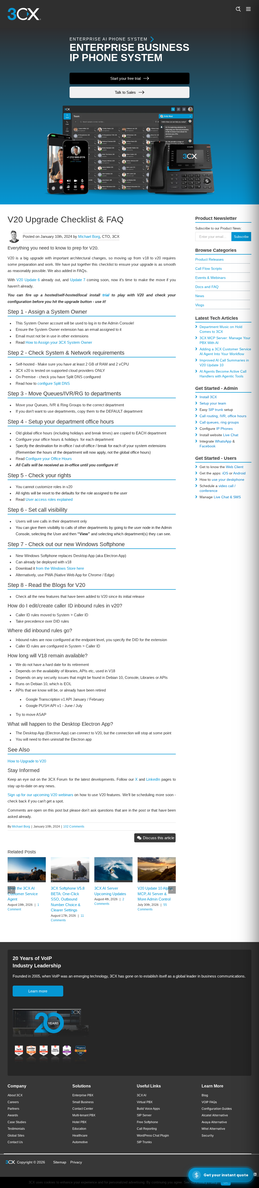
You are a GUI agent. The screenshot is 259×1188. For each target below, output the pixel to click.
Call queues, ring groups (219, 422)
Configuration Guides (217, 1108)
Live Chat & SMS (227, 497)
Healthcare (80, 1135)
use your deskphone (228, 479)
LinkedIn (153, 779)
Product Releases (209, 259)
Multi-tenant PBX (83, 1115)
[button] (11, 890)
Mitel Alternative (213, 1128)
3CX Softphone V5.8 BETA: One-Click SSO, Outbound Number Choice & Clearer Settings (67, 899)
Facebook (207, 446)
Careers (13, 1102)
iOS (225, 473)
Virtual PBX (145, 1102)
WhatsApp (223, 441)
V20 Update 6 (28, 280)
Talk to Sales (125, 92)
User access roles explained (49, 499)
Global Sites (16, 1135)
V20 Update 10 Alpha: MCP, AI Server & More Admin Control (155, 893)
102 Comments (73, 826)
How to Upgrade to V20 (27, 761)
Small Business (83, 1102)
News (199, 296)
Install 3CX (208, 397)
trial (105, 295)
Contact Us (15, 1142)
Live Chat (230, 435)
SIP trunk (215, 410)
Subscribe (241, 237)
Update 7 (77, 280)
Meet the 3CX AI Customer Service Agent (23, 893)
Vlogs (199, 305)
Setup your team (213, 403)
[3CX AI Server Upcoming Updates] (113, 859)
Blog (205, 1095)
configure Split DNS (53, 383)
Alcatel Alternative (215, 1115)
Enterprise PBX (82, 1095)
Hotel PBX (79, 1122)
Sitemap (59, 1162)
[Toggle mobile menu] (248, 9)
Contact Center (82, 1108)
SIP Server (144, 1115)
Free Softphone (147, 1122)
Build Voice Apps (148, 1108)
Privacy (76, 1162)
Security (208, 1135)
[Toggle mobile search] (238, 9)
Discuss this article (158, 838)
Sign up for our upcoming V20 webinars (40, 795)
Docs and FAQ (207, 287)
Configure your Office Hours (49, 458)
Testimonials (16, 1128)
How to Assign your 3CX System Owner (59, 342)
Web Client (234, 467)
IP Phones (224, 429)
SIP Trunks (144, 1142)
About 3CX (15, 1095)
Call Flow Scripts (208, 268)
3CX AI (141, 1095)
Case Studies (17, 1122)
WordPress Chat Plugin (153, 1135)
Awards (13, 1115)
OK (226, 1182)
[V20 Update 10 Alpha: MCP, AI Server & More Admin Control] (157, 859)
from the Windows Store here (60, 568)
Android (239, 473)
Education (79, 1128)
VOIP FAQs (209, 1102)
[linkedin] (255, 1174)
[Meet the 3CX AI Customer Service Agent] (27, 859)
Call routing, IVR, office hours (223, 416)
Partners (13, 1108)
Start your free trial (125, 78)
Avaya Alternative (214, 1122)
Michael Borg (89, 236)
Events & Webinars (210, 278)
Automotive (80, 1142)
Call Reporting (147, 1128)
